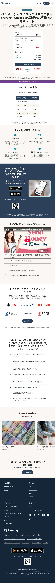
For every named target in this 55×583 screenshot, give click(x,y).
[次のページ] (32, 457)
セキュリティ (25, 543)
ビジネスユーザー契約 (17, 535)
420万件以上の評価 (16, 181)
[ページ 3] (27, 456)
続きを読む (5, 449)
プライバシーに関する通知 (33, 535)
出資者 (6, 490)
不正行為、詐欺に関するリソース (13, 513)
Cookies (45, 543)
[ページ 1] (24, 456)
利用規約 (23, 78)
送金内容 (17, 32)
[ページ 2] (26, 456)
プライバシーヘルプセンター (12, 543)
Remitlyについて (8, 486)
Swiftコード (7, 510)
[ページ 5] (30, 456)
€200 (17, 40)
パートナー (7, 517)
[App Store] (15, 194)
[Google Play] (15, 188)
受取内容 (17, 44)
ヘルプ (30, 506)
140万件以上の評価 (16, 183)
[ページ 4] (29, 456)
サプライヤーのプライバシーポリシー (14, 539)
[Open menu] (52, 3)
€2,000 (24, 40)
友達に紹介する (8, 523)
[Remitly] (5, 3)
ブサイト (18, 254)
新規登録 (46, 3)
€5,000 (31, 40)
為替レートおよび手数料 (11, 506)
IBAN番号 (6, 520)
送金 (30, 486)
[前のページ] (23, 457)
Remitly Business (33, 490)
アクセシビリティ (36, 543)
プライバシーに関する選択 (34, 539)
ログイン (39, 3)
